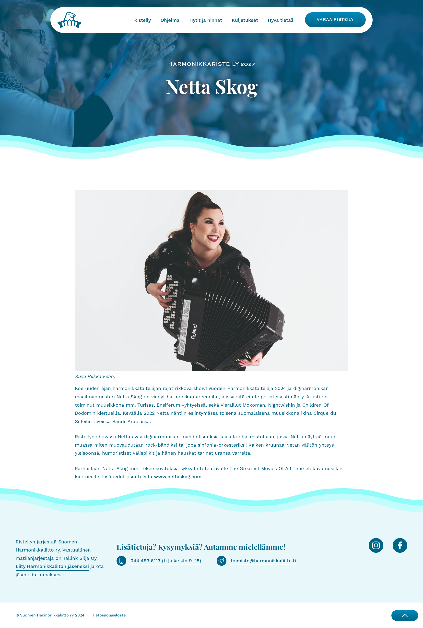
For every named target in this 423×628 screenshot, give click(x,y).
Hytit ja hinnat (205, 20)
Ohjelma (170, 20)
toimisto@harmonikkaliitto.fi (263, 561)
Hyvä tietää (281, 20)
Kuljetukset (245, 20)
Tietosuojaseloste (109, 615)
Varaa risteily (335, 19)
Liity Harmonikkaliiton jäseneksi (52, 566)
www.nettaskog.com (177, 477)
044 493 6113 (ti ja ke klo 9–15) (165, 561)
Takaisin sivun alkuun (404, 615)
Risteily (142, 20)
